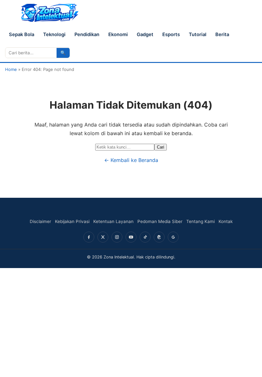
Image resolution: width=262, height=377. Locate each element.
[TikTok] (145, 237)
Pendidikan (86, 34)
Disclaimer (40, 221)
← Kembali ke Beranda (131, 160)
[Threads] (159, 237)
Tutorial (197, 34)
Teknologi (54, 34)
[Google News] (173, 237)
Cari (160, 147)
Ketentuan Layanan (113, 221)
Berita (222, 34)
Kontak (226, 221)
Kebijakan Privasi (72, 221)
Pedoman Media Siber (159, 221)
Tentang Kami (200, 221)
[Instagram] (117, 237)
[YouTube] (131, 237)
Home (11, 69)
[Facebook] (88, 237)
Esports (171, 34)
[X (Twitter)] (102, 237)
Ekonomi (118, 34)
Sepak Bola (21, 34)
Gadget (145, 34)
